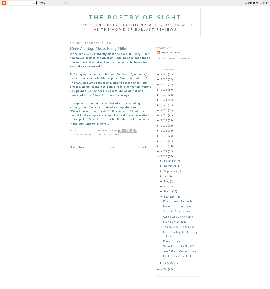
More (103, 123)
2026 (164, 74)
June (167, 176)
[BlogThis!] (124, 131)
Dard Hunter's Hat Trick (177, 256)
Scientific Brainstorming (177, 211)
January (169, 263)
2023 (164, 89)
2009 (164, 269)
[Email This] (120, 131)
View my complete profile (174, 58)
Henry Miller (140, 54)
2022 (164, 95)
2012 (164, 146)
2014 (164, 136)
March (168, 191)
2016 (164, 125)
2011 (164, 151)
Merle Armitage (109, 135)
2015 (164, 130)
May (167, 181)
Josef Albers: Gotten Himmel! (180, 251)
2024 (164, 84)
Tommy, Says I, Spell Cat (178, 227)
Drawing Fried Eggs (174, 221)
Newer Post (77, 147)
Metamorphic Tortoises (177, 206)
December (170, 160)
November (170, 166)
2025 (164, 79)
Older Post (144, 147)
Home (111, 147)
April (167, 186)
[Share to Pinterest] (135, 131)
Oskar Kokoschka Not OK (178, 246)
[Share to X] (127, 131)
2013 (164, 141)
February (169, 196)
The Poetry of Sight (135, 17)
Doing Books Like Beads (177, 201)
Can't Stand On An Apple (178, 216)
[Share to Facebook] (131, 131)
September (171, 171)
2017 (164, 120)
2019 (164, 110)
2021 (164, 100)
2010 (164, 156)
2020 (164, 105)
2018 (164, 115)
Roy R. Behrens (171, 53)
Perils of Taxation (173, 241)
